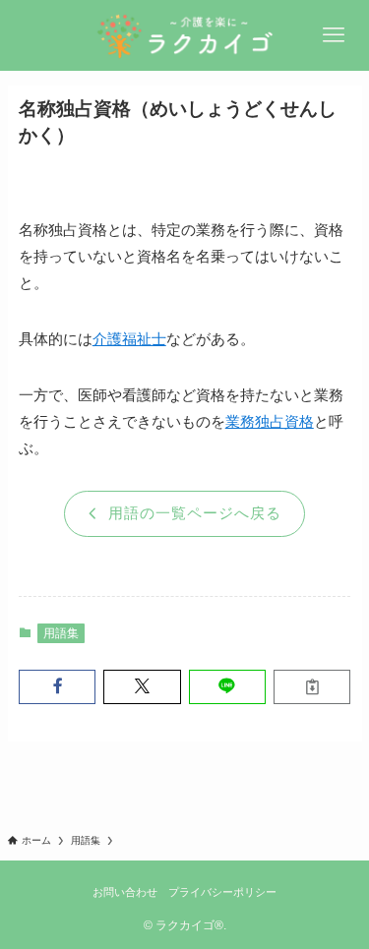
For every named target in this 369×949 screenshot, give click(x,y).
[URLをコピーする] (312, 687)
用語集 (61, 633)
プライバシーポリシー (222, 892)
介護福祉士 (129, 338)
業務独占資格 (269, 421)
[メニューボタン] (333, 35)
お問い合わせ (124, 892)
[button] (57, 687)
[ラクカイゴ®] (185, 35)
